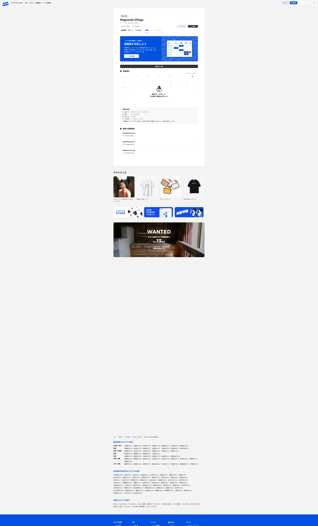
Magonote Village (131, 20)
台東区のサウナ (164, 475)
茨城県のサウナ (128, 448)
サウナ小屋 (135, 506)
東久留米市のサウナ (138, 488)
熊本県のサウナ (156, 464)
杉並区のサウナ (174, 477)
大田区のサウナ (136, 477)
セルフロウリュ (123, 504)
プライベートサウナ (151, 506)
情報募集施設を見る (159, 248)
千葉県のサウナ (165, 448)
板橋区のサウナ (135, 480)
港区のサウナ (136, 475)
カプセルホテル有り (194, 504)
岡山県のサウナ (147, 458)
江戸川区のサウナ (172, 480)
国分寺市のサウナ (157, 485)
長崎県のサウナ (147, 464)
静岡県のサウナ (138, 453)
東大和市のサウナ (118, 488)
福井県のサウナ (156, 451)
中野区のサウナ (165, 477)
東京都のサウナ (175, 448)
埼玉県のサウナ (156, 448)
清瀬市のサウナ (128, 488)
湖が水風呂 (142, 506)
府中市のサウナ (156, 482)
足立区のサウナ (153, 480)
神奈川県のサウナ (184, 448)
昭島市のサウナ (165, 482)
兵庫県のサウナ (156, 456)
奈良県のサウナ (165, 456)
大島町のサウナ (179, 490)
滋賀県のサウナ (128, 456)
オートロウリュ (133, 504)
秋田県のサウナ (165, 445)
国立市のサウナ (167, 485)
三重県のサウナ (156, 453)
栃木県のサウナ (138, 448)
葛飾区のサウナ (163, 480)
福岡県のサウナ (128, 464)
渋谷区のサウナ (156, 477)
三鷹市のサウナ (137, 482)
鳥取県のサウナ (128, 458)
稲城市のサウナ (170, 488)
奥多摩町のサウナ (169, 490)
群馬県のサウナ (147, 448)
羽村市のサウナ (179, 488)
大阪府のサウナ (147, 456)
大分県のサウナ (165, 464)
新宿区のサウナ (145, 475)
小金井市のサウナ (118, 485)
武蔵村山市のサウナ (150, 488)
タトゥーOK (185, 504)
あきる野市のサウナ (118, 490)
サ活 (26, 3)
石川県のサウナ (147, 451)
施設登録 (38, 3)
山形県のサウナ (175, 445)
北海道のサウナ (128, 445)
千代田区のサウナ (118, 475)
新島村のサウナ (188, 490)
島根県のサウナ (138, 458)
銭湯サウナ (150, 504)
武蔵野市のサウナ (127, 482)
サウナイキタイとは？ (17, 3)
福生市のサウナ (177, 485)
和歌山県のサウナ (175, 456)
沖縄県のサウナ (194, 464)
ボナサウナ (157, 504)
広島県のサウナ (156, 458)
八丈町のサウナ (128, 493)
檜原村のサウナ (159, 490)
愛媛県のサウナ (193, 458)
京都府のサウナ (138, 456)
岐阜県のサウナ (128, 453)
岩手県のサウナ (147, 445)
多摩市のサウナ (160, 488)
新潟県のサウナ (128, 451)
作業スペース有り (118, 506)
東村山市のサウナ (147, 485)
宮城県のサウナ (156, 445)
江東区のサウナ (182, 475)
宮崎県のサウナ (175, 464)
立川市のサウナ (117, 482)
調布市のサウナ (174, 482)
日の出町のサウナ (149, 490)
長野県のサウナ (175, 451)
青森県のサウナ (138, 445)
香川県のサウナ (184, 458)
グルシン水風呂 (142, 504)
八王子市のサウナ (183, 480)
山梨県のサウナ (165, 451)
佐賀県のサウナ (138, 464)
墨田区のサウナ (173, 475)
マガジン (31, 3)
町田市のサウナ (184, 482)
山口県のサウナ (165, 458)
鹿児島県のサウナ (184, 464)
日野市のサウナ (137, 485)
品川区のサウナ (117, 477)
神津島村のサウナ (118, 493)
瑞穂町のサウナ (139, 490)
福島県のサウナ (184, 445)
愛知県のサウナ (147, 453)
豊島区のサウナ (184, 477)
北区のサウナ (116, 480)
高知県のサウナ (128, 461)
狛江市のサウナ (186, 485)
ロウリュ (115, 504)
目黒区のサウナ (127, 477)
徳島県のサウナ (175, 458)
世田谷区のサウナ (146, 477)
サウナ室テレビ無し (166, 504)
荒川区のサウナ (126, 480)
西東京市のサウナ (129, 490)
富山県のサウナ (138, 451)
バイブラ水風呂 (177, 504)
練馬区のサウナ (144, 480)
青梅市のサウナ (146, 482)
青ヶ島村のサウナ (137, 493)
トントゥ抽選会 (46, 3)
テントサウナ (127, 506)
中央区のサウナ (128, 475)
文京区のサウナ (155, 475)
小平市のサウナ (128, 485)
